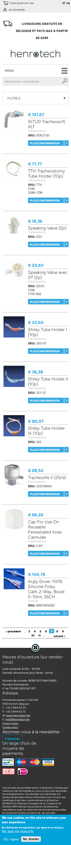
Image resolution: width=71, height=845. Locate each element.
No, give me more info (18, 831)
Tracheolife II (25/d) (47, 477)
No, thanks (31, 839)
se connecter (17, 9)
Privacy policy (10, 723)
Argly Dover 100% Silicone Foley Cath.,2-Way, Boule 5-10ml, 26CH (46, 589)
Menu (9, 71)
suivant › (59, 636)
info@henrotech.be (17, 719)
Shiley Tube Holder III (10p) (46, 431)
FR (68, 3)
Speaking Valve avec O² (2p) (48, 275)
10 (32, 635)
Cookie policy (10, 727)
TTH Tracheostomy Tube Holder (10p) (46, 173)
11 (39, 635)
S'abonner (12, 739)
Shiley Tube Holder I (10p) (47, 332)
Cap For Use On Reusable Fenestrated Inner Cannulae (45, 529)
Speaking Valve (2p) (47, 228)
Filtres (13, 98)
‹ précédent (13, 631)
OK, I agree (11, 839)
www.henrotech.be (18, 715)
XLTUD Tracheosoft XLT (46, 124)
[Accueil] (35, 58)
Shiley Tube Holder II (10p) (48, 381)
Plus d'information (45, 143)
